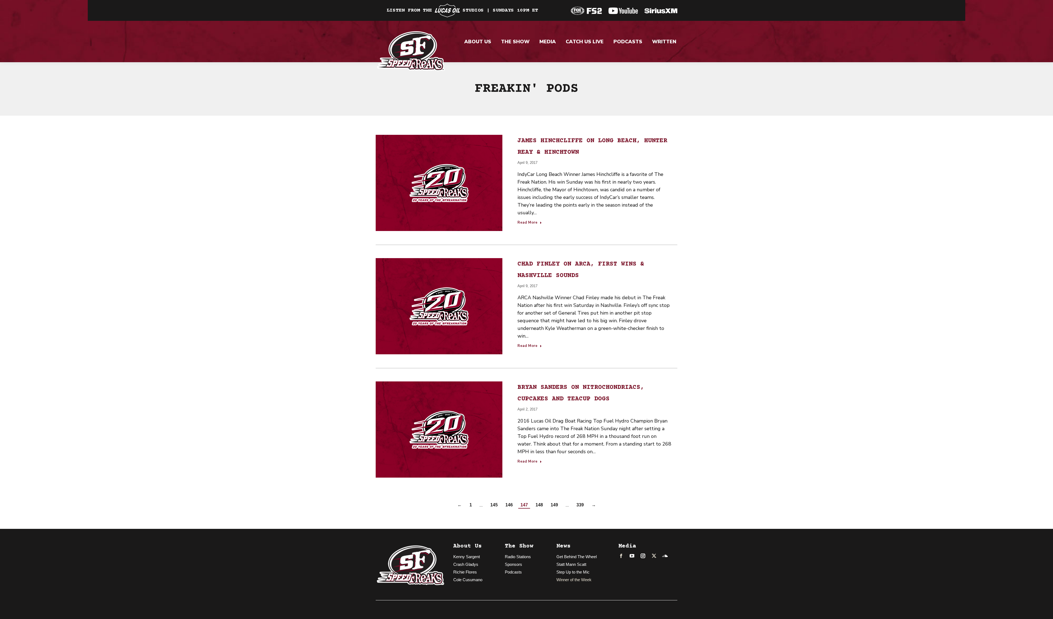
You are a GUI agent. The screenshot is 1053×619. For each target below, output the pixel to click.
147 (524, 505)
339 (580, 505)
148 (539, 505)
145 (494, 505)
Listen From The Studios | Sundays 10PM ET (462, 10)
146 (509, 505)
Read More (527, 223)
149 (554, 505)
